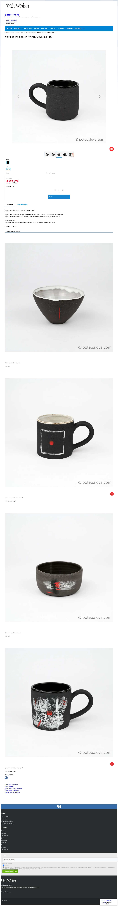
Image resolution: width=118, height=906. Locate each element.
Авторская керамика (11, 785)
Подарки (4, 845)
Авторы (3, 847)
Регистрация (14, 20)
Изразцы (4, 840)
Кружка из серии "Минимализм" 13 (14, 768)
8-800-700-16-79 (12, 15)
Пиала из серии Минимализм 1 (13, 633)
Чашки (3, 831)
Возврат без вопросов (12, 791)
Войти (8, 20)
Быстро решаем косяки (12, 793)
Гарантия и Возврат (7, 823)
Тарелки (3, 833)
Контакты (4, 819)
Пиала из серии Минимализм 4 (13, 363)
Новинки (6, 865)
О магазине (4, 816)
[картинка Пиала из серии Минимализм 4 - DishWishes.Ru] (59, 297)
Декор (3, 838)
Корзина (8, 22)
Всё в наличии (9, 787)
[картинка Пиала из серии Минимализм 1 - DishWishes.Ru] (59, 567)
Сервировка (5, 835)
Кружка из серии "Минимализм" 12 (14, 498)
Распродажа (5, 849)
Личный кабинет (6, 892)
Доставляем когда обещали (13, 789)
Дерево (3, 842)
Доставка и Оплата (7, 821)
